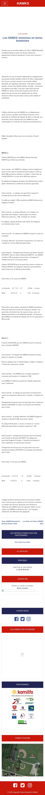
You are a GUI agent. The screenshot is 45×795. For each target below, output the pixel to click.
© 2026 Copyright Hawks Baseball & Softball (22, 792)
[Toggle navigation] (5, 3)
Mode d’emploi (22, 588)
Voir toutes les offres (22, 542)
